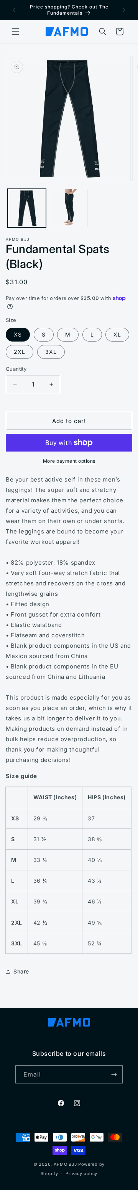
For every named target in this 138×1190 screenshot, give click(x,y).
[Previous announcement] (14, 10)
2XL (19, 351)
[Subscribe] (113, 1074)
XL (117, 334)
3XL (51, 351)
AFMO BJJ (65, 1164)
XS (18, 334)
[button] (15, 31)
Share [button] (21, 971)
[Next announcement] (123, 10)
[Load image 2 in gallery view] (69, 208)
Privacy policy (81, 1173)
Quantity (16, 369)
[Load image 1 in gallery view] (27, 208)
